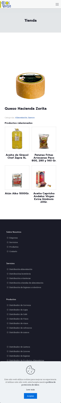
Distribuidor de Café (18, 314)
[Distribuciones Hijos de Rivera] (5, 4)
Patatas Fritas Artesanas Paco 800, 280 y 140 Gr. (44, 158)
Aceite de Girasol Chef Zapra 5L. (17, 156)
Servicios (13, 242)
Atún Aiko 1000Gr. (17, 193)
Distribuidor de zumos (19, 332)
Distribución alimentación (20, 269)
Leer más (30, 389)
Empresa (13, 237)
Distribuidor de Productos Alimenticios (26, 360)
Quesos (31, 117)
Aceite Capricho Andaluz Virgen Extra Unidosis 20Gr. (44, 197)
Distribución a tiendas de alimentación (26, 283)
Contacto (13, 251)
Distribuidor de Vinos (18, 318)
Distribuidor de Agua (18, 309)
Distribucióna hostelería (20, 273)
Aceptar (30, 396)
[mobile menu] (57, 4)
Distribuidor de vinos (18, 323)
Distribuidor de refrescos (20, 328)
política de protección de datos (39, 383)
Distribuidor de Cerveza (20, 305)
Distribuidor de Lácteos (19, 347)
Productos (13, 247)
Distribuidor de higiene (19, 356)
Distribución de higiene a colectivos (25, 287)
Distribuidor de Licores (19, 351)
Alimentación (21, 117)
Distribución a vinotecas (20, 278)
